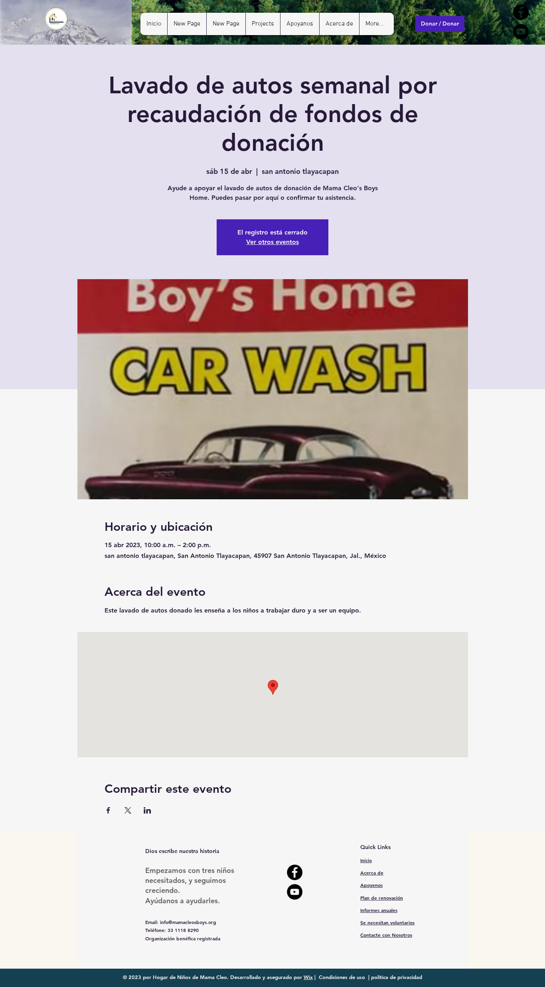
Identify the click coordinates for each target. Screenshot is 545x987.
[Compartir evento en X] (128, 810)
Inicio (366, 860)
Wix (308, 977)
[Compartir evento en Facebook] (108, 810)
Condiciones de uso (342, 977)
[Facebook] (521, 12)
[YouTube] (521, 31)
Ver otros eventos (272, 242)
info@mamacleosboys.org (188, 922)
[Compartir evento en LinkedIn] (147, 810)
